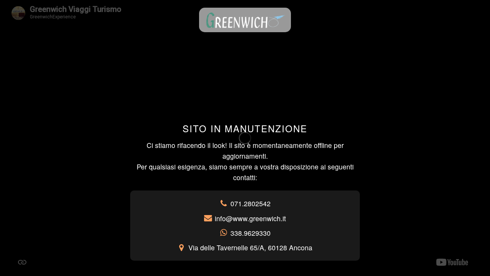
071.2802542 (250, 203)
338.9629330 (250, 233)
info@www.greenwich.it (250, 218)
